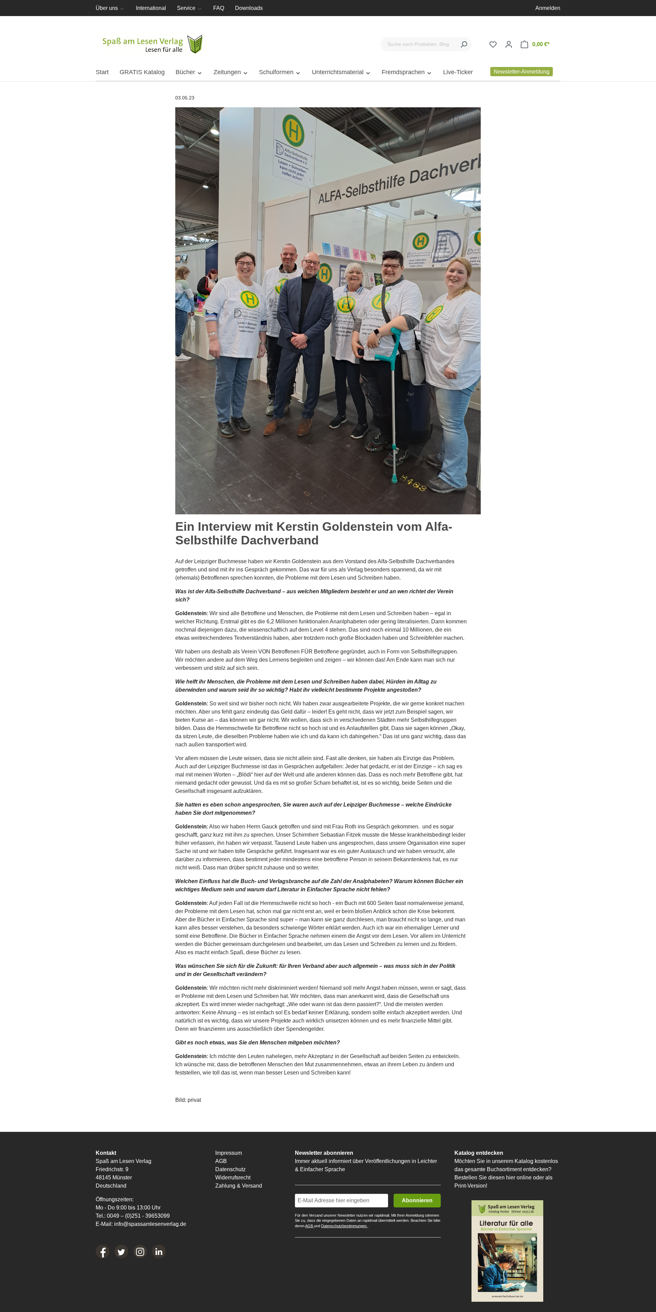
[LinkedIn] (159, 1251)
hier (510, 1177)
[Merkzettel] (493, 44)
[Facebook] (102, 1251)
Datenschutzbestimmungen (344, 1226)
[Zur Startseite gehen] (153, 43)
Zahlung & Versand (238, 1186)
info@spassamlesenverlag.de (150, 1224)
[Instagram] (140, 1251)
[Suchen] (464, 44)
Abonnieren (417, 1200)
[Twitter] (121, 1251)
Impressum (228, 1153)
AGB (221, 1161)
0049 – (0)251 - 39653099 (138, 1216)
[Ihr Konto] (509, 44)
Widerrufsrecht (232, 1177)
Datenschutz (230, 1169)
